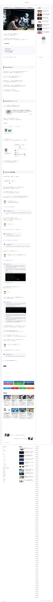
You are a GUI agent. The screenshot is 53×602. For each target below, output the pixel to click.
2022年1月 (36, 556)
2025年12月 (37, 464)
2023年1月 (36, 532)
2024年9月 (36, 493)
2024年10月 (37, 491)
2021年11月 (37, 560)
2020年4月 (36, 597)
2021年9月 (36, 564)
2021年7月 (36, 568)
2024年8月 (36, 495)
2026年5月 (36, 454)
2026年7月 (36, 450)
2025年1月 (36, 485)
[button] (49, 57)
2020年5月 (36, 595)
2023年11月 (37, 513)
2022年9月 (36, 540)
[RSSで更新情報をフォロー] (30, 388)
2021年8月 (36, 566)
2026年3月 (36, 458)
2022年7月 (36, 544)
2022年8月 (36, 542)
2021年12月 (37, 558)
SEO (3, 454)
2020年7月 (36, 591)
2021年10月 (37, 562)
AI (3, 448)
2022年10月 (37, 538)
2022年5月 (36, 548)
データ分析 (4, 464)
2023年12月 (37, 511)
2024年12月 (37, 487)
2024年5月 (36, 501)
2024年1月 (36, 509)
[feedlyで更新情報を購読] (22, 388)
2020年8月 (36, 589)
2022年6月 (36, 546)
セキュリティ (5, 460)
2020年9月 (36, 587)
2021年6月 (36, 570)
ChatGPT (4, 450)
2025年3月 (36, 481)
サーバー (4, 458)
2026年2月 (36, 460)
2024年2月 (36, 507)
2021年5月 (36, 572)
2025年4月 (36, 479)
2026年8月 (36, 448)
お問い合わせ (48, 600)
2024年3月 (36, 505)
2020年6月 (36, 593)
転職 (3, 481)
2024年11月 (37, 489)
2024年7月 (36, 497)
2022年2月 (36, 554)
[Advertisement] (18, 61)
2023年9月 (36, 517)
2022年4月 (36, 550)
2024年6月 (36, 499)
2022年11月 (37, 536)
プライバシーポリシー (43, 600)
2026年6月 (36, 452)
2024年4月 (36, 503)
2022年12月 (37, 534)
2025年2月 (36, 483)
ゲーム (4, 456)
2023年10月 (37, 515)
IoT (3, 452)
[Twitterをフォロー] (7, 388)
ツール (4, 462)
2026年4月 (36, 456)
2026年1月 (36, 462)
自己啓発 (4, 479)
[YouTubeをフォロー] (15, 388)
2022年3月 (36, 552)
